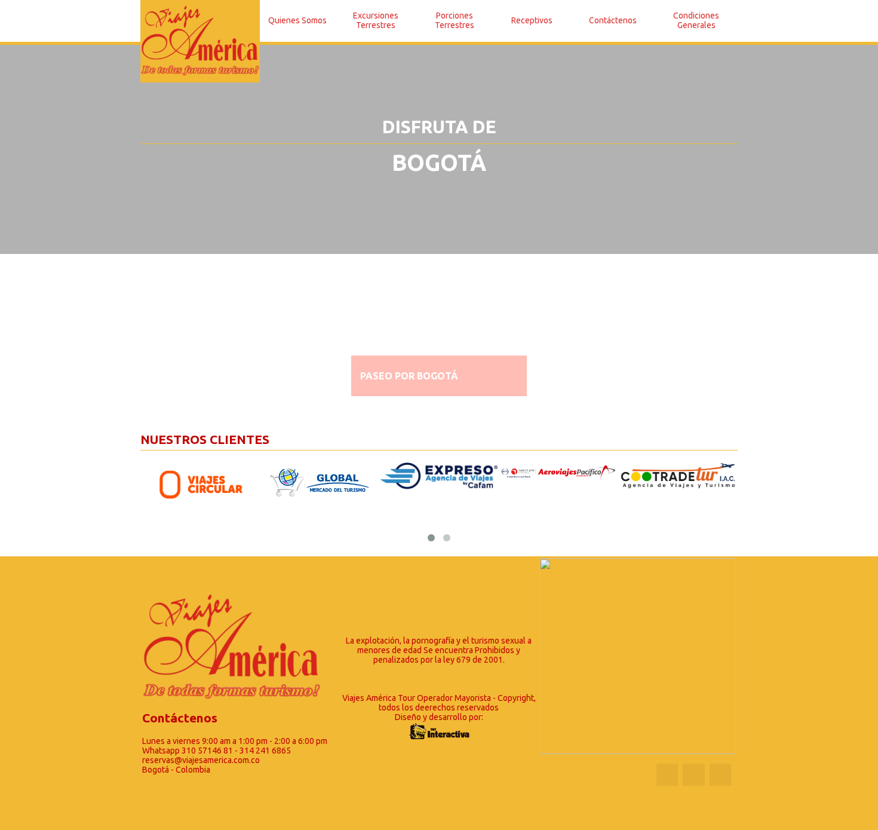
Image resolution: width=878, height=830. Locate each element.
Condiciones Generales (696, 20)
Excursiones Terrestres (375, 20)
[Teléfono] (693, 775)
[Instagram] (720, 774)
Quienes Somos (297, 20)
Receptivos (531, 20)
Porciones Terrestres (454, 20)
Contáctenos (613, 20)
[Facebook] (667, 774)
